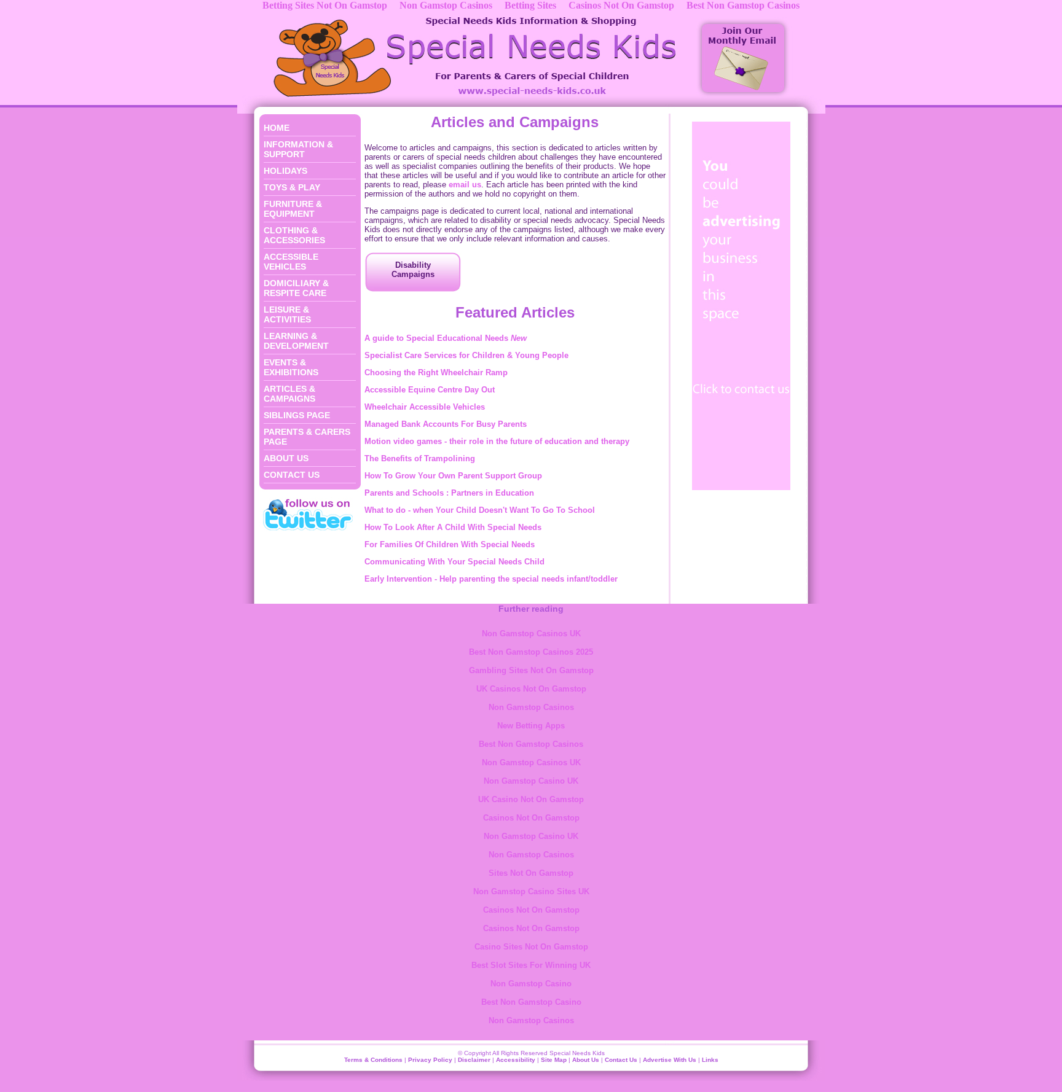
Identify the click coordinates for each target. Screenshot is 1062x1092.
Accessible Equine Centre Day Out (429, 389)
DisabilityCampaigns (413, 269)
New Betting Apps (531, 725)
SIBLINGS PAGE (297, 415)
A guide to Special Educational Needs (445, 338)
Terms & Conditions (373, 1059)
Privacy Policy (430, 1059)
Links (710, 1059)
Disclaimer (474, 1059)
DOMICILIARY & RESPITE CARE (296, 288)
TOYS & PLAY (292, 187)
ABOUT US (286, 458)
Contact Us (621, 1059)
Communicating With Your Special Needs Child (454, 561)
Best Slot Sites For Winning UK (531, 965)
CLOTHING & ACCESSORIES (294, 235)
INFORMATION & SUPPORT (298, 149)
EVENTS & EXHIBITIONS (291, 367)
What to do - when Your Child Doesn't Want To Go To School (479, 510)
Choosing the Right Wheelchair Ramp (436, 372)
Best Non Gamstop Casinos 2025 (531, 652)
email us (465, 184)
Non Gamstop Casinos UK (531, 633)
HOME (276, 128)
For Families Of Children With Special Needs (449, 544)
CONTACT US (292, 475)
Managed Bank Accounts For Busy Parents (445, 424)
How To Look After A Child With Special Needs (452, 527)
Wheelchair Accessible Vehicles (424, 406)
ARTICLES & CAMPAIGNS (289, 394)
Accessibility (515, 1059)
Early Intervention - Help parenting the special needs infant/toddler (491, 578)
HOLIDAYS (285, 171)
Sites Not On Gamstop (531, 873)
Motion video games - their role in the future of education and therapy (496, 441)
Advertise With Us (669, 1059)
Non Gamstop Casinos (531, 707)
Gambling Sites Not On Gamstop (531, 670)
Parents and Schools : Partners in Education (449, 492)
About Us (585, 1059)
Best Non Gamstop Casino (531, 1002)
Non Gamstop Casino (531, 983)
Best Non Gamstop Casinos (531, 744)
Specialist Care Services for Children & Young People (466, 355)
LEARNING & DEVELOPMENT (296, 341)
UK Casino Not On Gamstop (531, 799)
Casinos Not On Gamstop (531, 817)
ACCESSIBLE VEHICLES (291, 261)
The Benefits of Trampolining (419, 458)
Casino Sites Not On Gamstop (531, 946)
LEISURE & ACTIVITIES (287, 314)
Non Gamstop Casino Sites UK (531, 891)
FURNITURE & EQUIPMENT (293, 209)
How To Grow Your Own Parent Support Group (453, 475)
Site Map (554, 1059)
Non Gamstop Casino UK (531, 781)
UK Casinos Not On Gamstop (531, 688)
